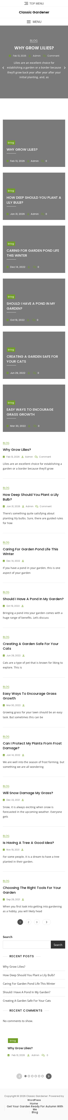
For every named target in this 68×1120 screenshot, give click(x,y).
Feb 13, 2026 (19, 55)
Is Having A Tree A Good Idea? (28, 842)
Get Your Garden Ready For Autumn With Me (35, 1107)
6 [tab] (42, 104)
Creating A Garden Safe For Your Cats (27, 1000)
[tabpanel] (34, 68)
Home (34, 1103)
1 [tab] (25, 104)
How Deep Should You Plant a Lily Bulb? (29, 975)
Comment (53, 56)
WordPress (34, 1100)
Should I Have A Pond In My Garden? (33, 599)
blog (34, 40)
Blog (35, 1112)
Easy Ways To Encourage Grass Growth (30, 412)
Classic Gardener (34, 12)
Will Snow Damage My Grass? (28, 793)
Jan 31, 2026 (17, 214)
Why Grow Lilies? (34, 48)
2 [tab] (29, 104)
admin (36, 55)
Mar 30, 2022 (18, 426)
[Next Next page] (46, 922)
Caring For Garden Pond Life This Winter (29, 983)
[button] (34, 22)
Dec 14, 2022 (17, 267)
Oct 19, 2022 (17, 320)
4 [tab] (35, 104)
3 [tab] (32, 104)
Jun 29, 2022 (17, 373)
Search (7, 937)
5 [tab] (39, 104)
